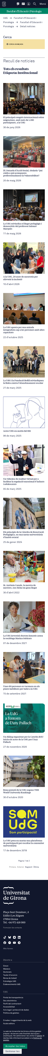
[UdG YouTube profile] (14, 942)
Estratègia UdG (9, 981)
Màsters (6, 969)
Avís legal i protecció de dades (16, 1010)
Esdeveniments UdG (11, 984)
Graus (5, 966)
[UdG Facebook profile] (4, 942)
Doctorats (7, 972)
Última (36, 867)
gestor (39, 1036)
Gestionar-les (12, 1051)
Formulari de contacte (12, 928)
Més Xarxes (8, 949)
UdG (5, 18)
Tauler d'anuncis (10, 975)
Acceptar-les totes (15, 1046)
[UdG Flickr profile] (9, 942)
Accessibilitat (9, 1007)
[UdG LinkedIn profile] (19, 937)
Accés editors (9, 1024)
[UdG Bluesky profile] (9, 937)
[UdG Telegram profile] (19, 942)
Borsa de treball (10, 978)
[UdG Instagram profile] (14, 937)
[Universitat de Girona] (16, 896)
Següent (28, 867)
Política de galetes (11, 1013)
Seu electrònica (10, 1001)
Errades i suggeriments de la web (17, 1020)
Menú (43, 4)
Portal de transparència (13, 998)
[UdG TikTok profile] (4, 937)
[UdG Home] (4, 4)
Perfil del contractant (12, 1004)
